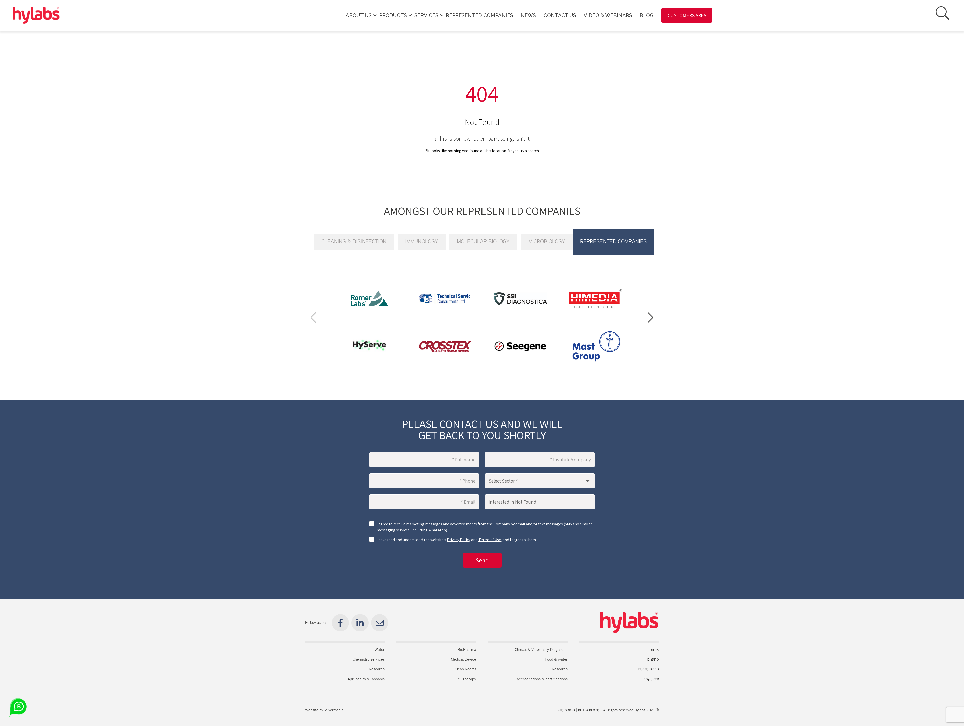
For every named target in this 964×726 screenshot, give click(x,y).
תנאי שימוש (566, 710)
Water (380, 650)
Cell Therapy (466, 679)
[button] (650, 317)
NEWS (528, 15)
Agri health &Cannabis (366, 679)
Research (560, 669)
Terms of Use (489, 539)
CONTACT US (560, 15)
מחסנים (653, 660)
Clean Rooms (465, 669)
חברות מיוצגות (648, 669)
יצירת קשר (651, 679)
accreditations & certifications (542, 679)
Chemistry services (369, 660)
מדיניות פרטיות (588, 710)
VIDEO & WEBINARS (608, 15)
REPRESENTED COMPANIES (479, 15)
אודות (655, 650)
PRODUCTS (393, 15)
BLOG (647, 15)
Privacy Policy (458, 539)
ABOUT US (359, 15)
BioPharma (467, 650)
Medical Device (463, 660)
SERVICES (426, 15)
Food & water (556, 660)
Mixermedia (334, 710)
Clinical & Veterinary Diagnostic (541, 650)
